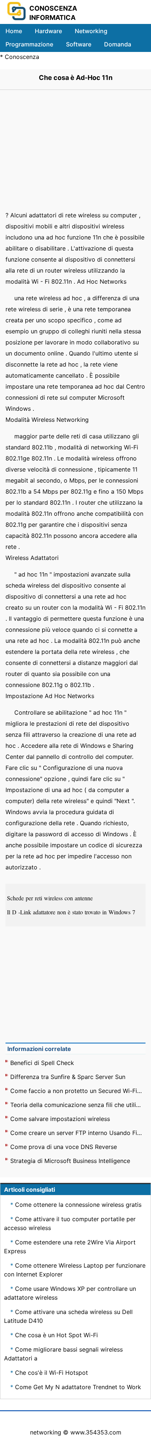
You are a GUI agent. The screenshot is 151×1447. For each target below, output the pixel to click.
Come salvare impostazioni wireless (60, 1118)
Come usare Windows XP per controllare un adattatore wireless (70, 1293)
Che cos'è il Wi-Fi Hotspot (51, 1372)
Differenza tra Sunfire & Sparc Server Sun (67, 1076)
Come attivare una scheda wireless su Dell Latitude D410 (68, 1316)
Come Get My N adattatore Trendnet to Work (78, 1387)
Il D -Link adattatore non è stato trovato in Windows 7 (72, 912)
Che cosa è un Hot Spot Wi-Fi (56, 1335)
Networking (91, 31)
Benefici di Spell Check (42, 1062)
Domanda (117, 44)
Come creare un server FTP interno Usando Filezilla (76, 1132)
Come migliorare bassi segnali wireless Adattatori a (63, 1354)
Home (13, 31)
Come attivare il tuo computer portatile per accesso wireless (70, 1223)
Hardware (48, 31)
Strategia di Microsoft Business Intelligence (70, 1160)
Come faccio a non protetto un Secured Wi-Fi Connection (76, 1090)
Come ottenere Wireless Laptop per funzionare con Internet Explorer (75, 1270)
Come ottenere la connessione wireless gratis (78, 1204)
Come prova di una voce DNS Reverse (63, 1146)
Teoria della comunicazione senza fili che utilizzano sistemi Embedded (76, 1104)
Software (78, 44)
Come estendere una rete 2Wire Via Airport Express (70, 1246)
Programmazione (29, 44)
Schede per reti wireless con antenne (51, 898)
